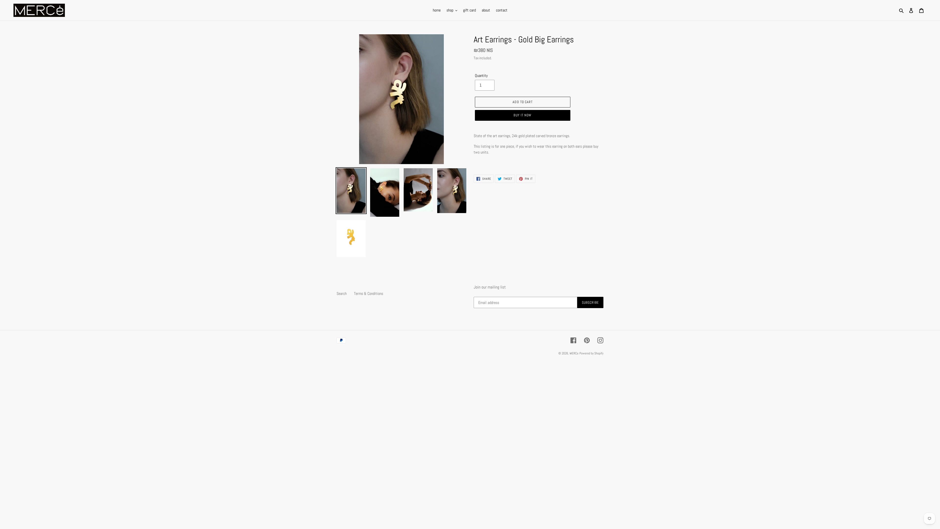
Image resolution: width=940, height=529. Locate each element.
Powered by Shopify (591, 353)
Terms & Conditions (368, 293)
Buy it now (522, 115)
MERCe (574, 353)
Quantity (481, 75)
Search (342, 293)
